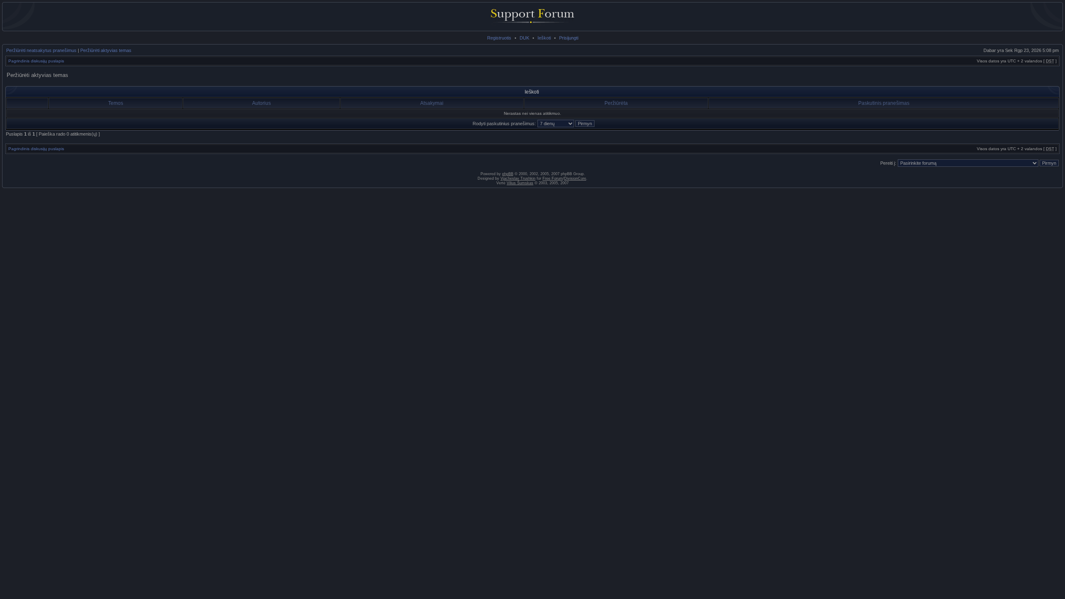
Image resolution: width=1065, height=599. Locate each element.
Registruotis (499, 37)
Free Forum (552, 178)
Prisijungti (568, 37)
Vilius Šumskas (520, 183)
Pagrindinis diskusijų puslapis (36, 61)
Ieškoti (544, 37)
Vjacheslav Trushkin (517, 178)
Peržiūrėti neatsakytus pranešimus (41, 50)
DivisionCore (575, 178)
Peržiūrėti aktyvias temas (105, 50)
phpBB (507, 174)
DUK (524, 37)
